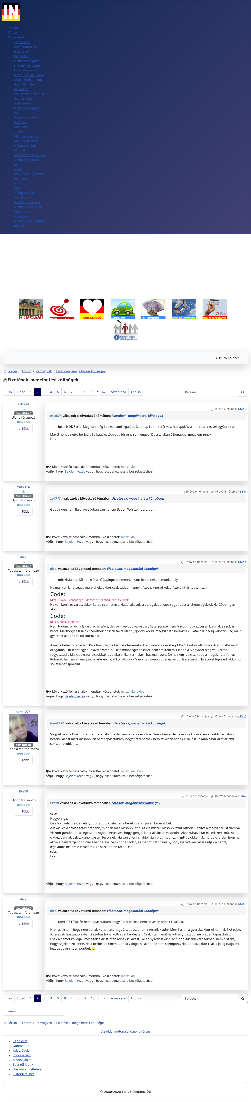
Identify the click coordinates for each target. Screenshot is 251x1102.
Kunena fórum (140, 1031)
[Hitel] (156, 308)
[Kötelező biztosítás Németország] (125, 308)
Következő (118, 392)
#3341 (242, 491)
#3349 (241, 903)
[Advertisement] (125, 263)
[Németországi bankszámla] (217, 308)
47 (103, 392)
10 (93, 392)
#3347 (242, 796)
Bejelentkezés (75, 471)
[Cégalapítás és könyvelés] (34, 308)
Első (9, 392)
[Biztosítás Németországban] (187, 308)
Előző (21, 392)
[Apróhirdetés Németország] (64, 308)
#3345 (241, 561)
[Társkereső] (95, 308)
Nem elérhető (23, 413)
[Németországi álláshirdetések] (126, 330)
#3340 (241, 408)
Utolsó (136, 392)
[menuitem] (13, 28)
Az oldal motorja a (115, 1031)
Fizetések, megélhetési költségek (137, 416)
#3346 (241, 716)
